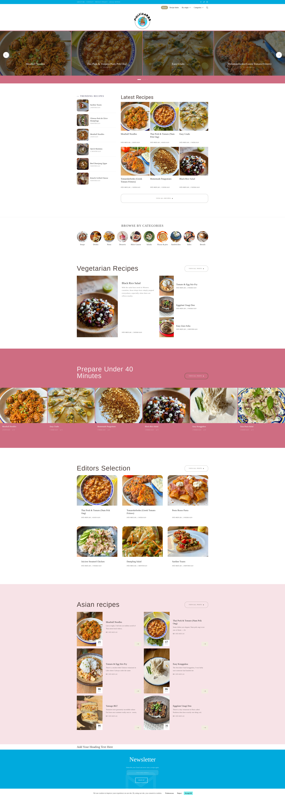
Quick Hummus (96, 149)
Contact (89, 2)
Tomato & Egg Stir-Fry (186, 284)
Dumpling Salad (134, 561)
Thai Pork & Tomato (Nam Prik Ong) (107, 63)
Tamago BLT (112, 706)
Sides (189, 244)
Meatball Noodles (35, 63)
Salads (149, 244)
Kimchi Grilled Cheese (99, 178)
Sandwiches (176, 244)
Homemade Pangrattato (160, 179)
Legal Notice (114, 2)
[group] (35, 53)
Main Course (136, 244)
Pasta (109, 244)
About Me (81, 2)
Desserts (122, 244)
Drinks (95, 244)
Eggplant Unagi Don (185, 305)
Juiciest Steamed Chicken (93, 561)
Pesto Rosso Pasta (180, 510)
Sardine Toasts (96, 105)
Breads (202, 244)
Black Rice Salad (187, 179)
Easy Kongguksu (199, 426)
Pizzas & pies (162, 244)
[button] (6, 55)
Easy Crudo (178, 63)
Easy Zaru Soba (183, 326)
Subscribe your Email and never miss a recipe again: (142, 767)
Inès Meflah (36, 67)
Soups (82, 244)
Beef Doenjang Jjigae (98, 163)
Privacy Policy (101, 2)
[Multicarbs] (142, 21)
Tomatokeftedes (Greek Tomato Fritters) (249, 63)
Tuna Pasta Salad (246, 426)
